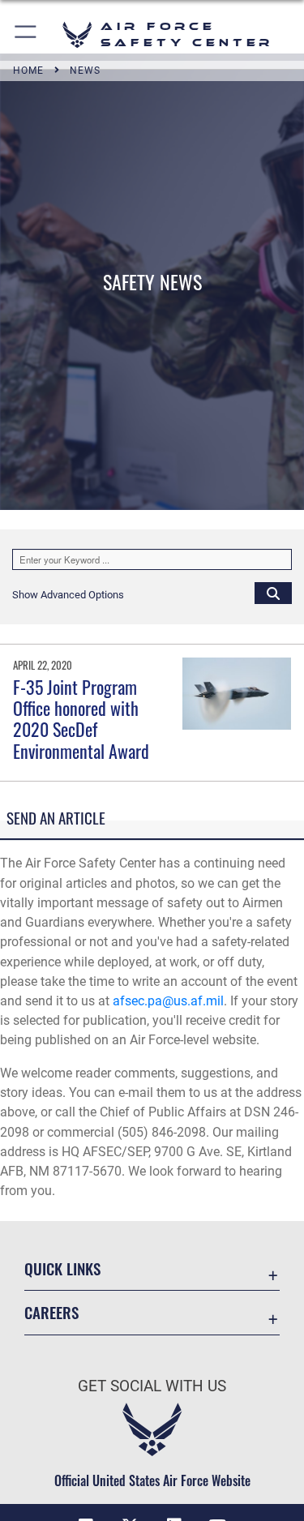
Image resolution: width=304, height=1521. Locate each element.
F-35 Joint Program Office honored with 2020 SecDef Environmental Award (81, 719)
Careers (51, 1312)
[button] (26, 34)
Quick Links (62, 1268)
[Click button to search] (273, 592)
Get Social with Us (152, 1386)
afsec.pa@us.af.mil (168, 1001)
